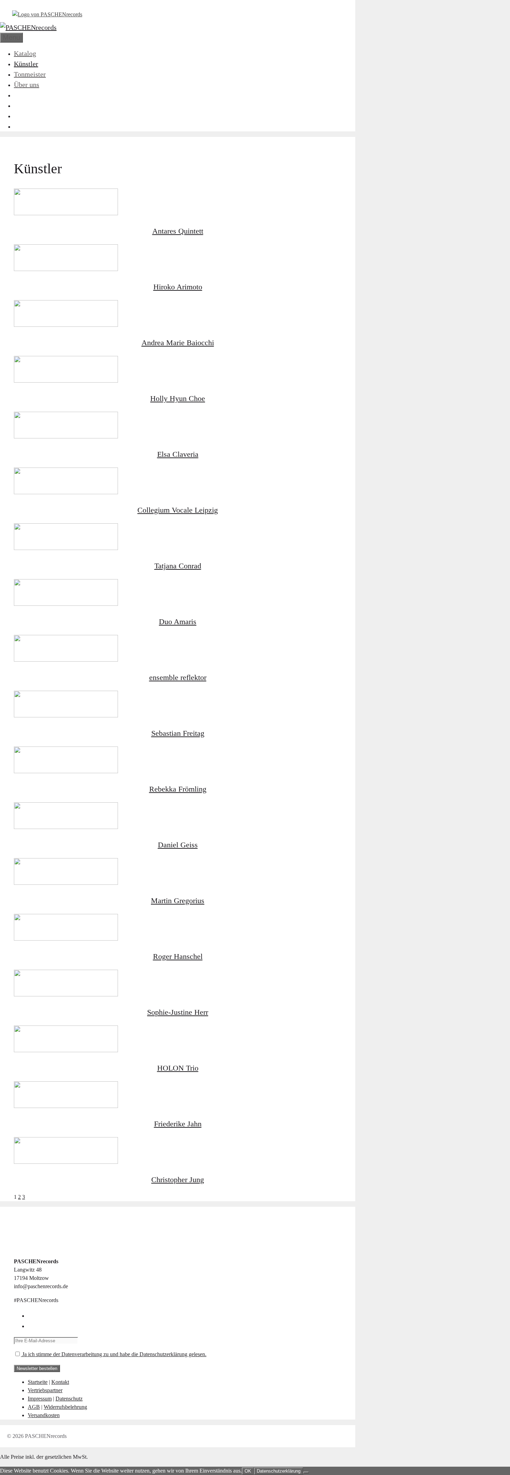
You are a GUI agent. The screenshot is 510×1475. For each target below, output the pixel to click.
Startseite (38, 1382)
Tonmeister (30, 74)
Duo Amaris (177, 621)
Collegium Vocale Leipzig (177, 510)
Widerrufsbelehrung (65, 1407)
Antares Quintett (177, 231)
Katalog (25, 53)
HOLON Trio (177, 1068)
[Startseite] (47, 14)
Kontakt (60, 1382)
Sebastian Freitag (177, 733)
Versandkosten (44, 1415)
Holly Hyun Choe (177, 398)
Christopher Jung (177, 1179)
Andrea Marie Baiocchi (178, 342)
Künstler (26, 64)
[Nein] (306, 1473)
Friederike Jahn (178, 1123)
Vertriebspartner (45, 1390)
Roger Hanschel (178, 956)
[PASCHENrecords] (28, 27)
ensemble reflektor (177, 677)
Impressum (40, 1399)
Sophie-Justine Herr (177, 1012)
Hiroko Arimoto (177, 286)
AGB (34, 1407)
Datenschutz (69, 1399)
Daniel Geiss (178, 844)
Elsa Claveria (177, 454)
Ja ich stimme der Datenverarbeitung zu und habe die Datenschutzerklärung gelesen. (113, 1354)
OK (248, 1471)
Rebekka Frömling (177, 789)
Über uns (26, 84)
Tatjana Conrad (177, 565)
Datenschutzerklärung (278, 1471)
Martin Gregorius (177, 900)
